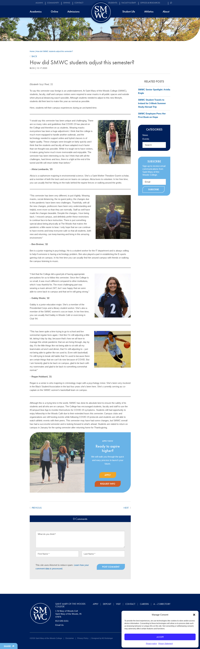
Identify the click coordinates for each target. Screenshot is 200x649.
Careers (144, 604)
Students (112, 2)
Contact (79, 2)
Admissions (73, 11)
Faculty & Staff (129, 2)
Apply (108, 474)
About (166, 11)
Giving (66, 2)
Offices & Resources (150, 2)
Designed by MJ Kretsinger (102, 638)
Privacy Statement (165, 644)
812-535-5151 (62, 621)
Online (54, 11)
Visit (118, 604)
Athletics (148, 11)
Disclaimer (69, 638)
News (145, 135)
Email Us (59, 625)
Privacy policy (151, 644)
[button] (194, 614)
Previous (36, 507)
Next (126, 507)
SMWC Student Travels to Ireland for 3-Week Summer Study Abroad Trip (152, 103)
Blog (32, 68)
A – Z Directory (161, 604)
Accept (160, 637)
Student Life (128, 11)
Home (32, 51)
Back (34, 56)
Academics (36, 11)
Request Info (107, 483)
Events (145, 139)
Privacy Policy (82, 638)
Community (53, 2)
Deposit (107, 604)
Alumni (39, 2)
